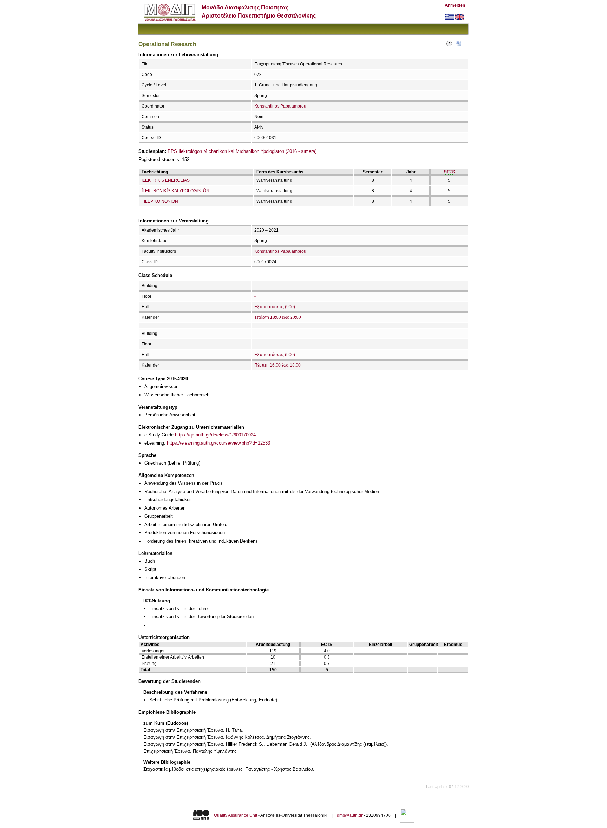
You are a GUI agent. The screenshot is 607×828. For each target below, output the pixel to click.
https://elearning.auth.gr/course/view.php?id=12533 (218, 443)
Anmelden (455, 5)
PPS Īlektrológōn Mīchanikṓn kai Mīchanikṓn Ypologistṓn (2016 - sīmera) (242, 151)
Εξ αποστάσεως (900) (274, 306)
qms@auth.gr (350, 815)
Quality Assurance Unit (235, 815)
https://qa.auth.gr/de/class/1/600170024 (215, 435)
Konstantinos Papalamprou (280, 106)
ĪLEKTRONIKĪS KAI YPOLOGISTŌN (175, 190)
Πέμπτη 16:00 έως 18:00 (277, 365)
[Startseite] (170, 19)
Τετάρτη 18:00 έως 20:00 (277, 317)
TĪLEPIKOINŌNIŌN (160, 201)
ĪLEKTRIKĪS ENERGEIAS (166, 180)
